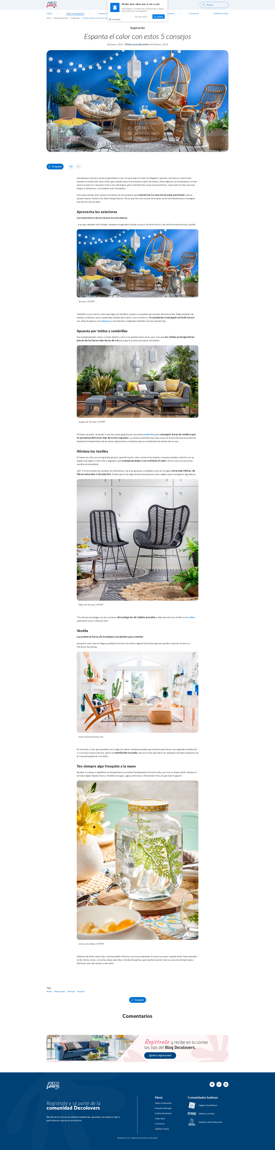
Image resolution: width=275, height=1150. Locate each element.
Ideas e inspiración (163, 1103)
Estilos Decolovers (163, 1113)
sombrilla (148, 434)
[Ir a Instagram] (225, 1084)
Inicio (49, 18)
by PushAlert (115, 19)
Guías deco (160, 1118)
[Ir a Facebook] (219, 1084)
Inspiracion (75, 18)
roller (191, 617)
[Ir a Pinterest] (212, 1084)
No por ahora (141, 16)
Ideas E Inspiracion (61, 18)
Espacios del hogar (163, 1108)
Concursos (160, 1124)
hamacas (106, 321)
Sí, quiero (158, 16)
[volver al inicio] (52, 6)
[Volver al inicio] (53, 1086)
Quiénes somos (162, 1129)
